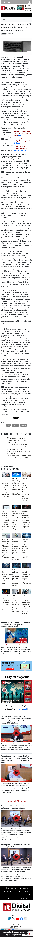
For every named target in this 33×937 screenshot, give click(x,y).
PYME (8, 425)
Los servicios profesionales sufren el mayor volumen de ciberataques (26, 576)
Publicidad (24, 898)
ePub (25, 709)
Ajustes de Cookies (8, 895)
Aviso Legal (7, 891)
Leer (19, 135)
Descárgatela (28, 10)
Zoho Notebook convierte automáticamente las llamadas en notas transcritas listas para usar (7, 520)
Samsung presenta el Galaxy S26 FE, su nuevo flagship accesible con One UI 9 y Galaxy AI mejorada (6, 548)
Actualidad (23, 425)
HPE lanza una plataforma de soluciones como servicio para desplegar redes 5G (16, 440)
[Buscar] (4, 2)
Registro (17, 143)
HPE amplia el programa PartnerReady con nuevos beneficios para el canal (18, 451)
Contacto (8, 898)
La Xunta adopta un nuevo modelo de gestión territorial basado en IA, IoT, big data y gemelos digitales (26, 490)
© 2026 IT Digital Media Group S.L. (16, 888)
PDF (19, 709)
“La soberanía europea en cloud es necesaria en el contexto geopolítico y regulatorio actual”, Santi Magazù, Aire (16, 759)
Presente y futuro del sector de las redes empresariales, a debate (15, 807)
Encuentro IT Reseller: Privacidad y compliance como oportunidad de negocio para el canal (15, 624)
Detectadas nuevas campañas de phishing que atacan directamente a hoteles (6, 602)
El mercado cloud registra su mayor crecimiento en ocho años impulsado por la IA (26, 548)
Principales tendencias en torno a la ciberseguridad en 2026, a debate (16, 845)
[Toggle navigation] (3, 15)
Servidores (15, 425)
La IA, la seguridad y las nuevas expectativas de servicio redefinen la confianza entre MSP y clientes (26, 605)
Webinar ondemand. (20, 150)
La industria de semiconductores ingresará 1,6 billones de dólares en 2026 (7, 576)
